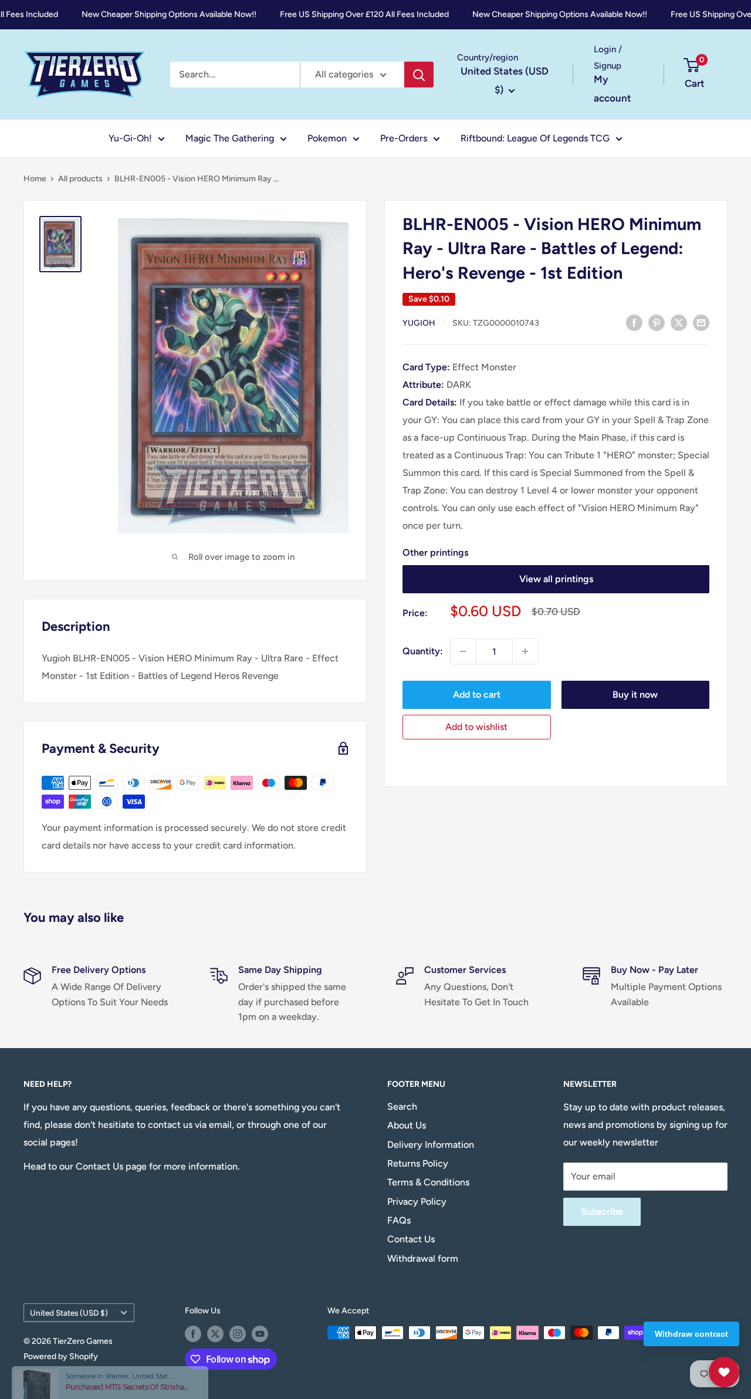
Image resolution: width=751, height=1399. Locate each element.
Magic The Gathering (229, 138)
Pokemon (327, 138)
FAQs (399, 1220)
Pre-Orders (403, 138)
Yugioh (418, 323)
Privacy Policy (416, 1201)
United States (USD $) (69, 1312)
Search (402, 1106)
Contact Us (411, 1239)
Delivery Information (430, 1144)
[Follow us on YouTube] (260, 1334)
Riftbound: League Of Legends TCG (535, 138)
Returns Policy (417, 1163)
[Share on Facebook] (634, 322)
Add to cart (476, 694)
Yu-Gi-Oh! (130, 138)
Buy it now (635, 694)
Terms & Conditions (428, 1182)
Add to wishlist (476, 726)
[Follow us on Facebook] (193, 1334)
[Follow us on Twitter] (215, 1334)
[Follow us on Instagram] (237, 1334)
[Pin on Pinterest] (656, 322)
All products (80, 179)
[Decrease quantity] (463, 651)
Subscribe (602, 1211)
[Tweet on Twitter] (679, 322)
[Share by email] (701, 322)
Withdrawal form (422, 1258)
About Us (406, 1125)
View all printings (556, 578)
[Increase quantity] (525, 651)
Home (34, 179)
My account (612, 88)
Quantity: (422, 651)
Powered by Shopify (60, 1356)
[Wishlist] (724, 1372)
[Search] (419, 74)
